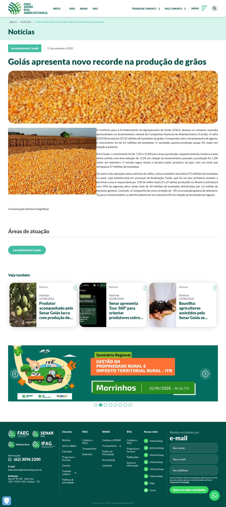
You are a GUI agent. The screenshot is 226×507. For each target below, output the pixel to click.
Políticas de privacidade (68, 481)
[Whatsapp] (214, 495)
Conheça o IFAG (132, 441)
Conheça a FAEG (87, 441)
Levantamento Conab (27, 250)
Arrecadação (108, 460)
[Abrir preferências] (6, 500)
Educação (67, 451)
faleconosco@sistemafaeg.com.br (25, 469)
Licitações (107, 465)
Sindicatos (87, 454)
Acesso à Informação (132, 464)
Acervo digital (69, 445)
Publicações (133, 457)
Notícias (43, 287)
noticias (26, 22)
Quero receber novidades (189, 489)
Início (13, 22)
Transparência (89, 448)
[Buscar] (214, 8)
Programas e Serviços (68, 458)
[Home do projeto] (28, 8)
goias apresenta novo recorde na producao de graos (69, 22)
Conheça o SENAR (111, 440)
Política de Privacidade (108, 453)
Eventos (66, 465)
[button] (205, 374)
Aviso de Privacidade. (180, 482)
